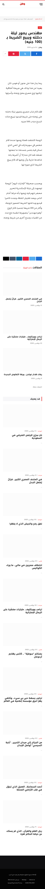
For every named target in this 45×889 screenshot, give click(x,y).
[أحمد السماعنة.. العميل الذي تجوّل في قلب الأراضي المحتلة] (22, 767)
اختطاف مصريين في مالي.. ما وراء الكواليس (24, 566)
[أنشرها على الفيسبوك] (36, 53)
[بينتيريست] (13, 53)
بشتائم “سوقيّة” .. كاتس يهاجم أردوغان (25, 655)
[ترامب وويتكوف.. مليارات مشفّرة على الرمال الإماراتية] (22, 321)
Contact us (32, 880)
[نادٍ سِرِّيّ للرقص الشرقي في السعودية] (22, 415)
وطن (40, 47)
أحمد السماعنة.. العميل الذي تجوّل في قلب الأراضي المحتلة (24, 788)
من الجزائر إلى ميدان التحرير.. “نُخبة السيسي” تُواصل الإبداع (24, 743)
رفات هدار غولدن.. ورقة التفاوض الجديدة (23, 374)
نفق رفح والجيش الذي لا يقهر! (25, 524)
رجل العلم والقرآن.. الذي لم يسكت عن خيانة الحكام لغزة (24, 832)
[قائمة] (41, 4)
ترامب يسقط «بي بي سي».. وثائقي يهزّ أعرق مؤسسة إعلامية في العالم (23, 699)
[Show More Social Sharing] (5, 53)
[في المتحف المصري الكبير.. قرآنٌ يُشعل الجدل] (22, 284)
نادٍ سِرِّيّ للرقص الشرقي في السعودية (27, 436)
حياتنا (25, 19)
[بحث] (3, 4)
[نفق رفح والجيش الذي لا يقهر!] (22, 504)
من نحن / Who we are (13, 880)
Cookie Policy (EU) (30, 883)
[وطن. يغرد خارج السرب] (22, 4)
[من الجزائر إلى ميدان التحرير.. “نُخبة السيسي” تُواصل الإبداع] (22, 723)
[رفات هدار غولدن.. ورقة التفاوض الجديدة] (22, 359)
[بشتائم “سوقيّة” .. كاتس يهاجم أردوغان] (22, 634)
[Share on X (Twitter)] (25, 53)
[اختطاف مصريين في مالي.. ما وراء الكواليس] (22, 545)
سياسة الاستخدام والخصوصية (15, 883)
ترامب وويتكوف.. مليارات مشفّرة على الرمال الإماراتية (24, 338)
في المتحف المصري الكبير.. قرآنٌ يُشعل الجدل (24, 300)
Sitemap (24, 880)
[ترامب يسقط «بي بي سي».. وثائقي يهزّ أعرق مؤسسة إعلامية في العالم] (22, 678)
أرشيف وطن (30, 19)
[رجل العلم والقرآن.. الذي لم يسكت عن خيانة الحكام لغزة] (22, 811)
